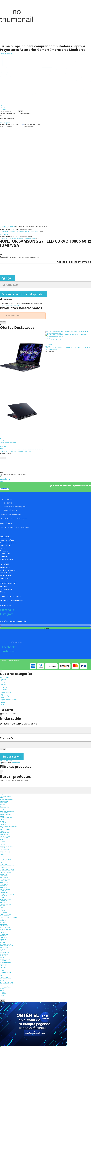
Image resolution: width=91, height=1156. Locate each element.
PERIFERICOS (3, 887)
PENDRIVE (2, 831)
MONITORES (3, 960)
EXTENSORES (3, 803)
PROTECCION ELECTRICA (6, 946)
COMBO (2, 995)
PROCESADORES (4, 877)
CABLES (2, 816)
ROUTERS (2, 804)
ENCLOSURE (3, 823)
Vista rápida (3, 446)
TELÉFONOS (3, 965)
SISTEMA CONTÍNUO (5, 929)
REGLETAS (2, 949)
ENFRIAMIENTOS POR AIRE (7, 871)
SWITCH (2, 806)
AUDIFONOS (3, 891)
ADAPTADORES (4, 813)
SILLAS (1, 839)
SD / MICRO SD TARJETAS (6, 838)
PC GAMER (2, 922)
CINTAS (2, 821)
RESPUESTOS (3, 856)
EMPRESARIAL (3, 937)
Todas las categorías (5, 796)
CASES (1, 862)
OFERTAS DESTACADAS (5, 972)
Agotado (2, 448)
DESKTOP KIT (3, 912)
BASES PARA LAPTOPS (5, 851)
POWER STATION (4, 952)
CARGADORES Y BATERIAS (6, 846)
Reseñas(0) (16, 305)
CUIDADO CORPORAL (5, 979)
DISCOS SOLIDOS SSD (5, 867)
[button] (1, 115)
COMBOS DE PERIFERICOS (7, 894)
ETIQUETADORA (4, 926)
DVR (1, 985)
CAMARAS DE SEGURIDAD (6, 984)
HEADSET (2, 911)
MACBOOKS (3, 994)
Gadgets (2, 970)
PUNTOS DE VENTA (5, 927)
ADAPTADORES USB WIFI (6, 799)
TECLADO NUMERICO (5, 904)
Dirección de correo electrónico (18, 723)
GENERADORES (4, 954)
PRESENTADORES (4, 833)
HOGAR (2, 975)
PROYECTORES (4, 834)
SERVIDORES (3, 921)
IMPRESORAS (3, 924)
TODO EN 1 (3, 919)
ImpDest (2, 990)
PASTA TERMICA (4, 886)
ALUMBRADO (3, 980)
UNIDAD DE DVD (4, 881)
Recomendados (4, 974)
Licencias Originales (5, 944)
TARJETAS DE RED (4, 808)
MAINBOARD (3, 874)
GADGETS (2, 847)
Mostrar (3, 749)
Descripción (5, 302)
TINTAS (2, 842)
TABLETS (2, 969)
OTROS (2, 809)
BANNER (2, 989)
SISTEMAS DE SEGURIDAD (6, 982)
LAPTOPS (2, 844)
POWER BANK (3, 955)
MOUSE (2, 897)
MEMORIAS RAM (4, 876)
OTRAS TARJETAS (4, 884)
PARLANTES (3, 902)
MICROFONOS (3, 896)
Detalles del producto (7, 305)
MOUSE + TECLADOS (5, 899)
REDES (1, 798)
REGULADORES (4, 947)
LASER (1, 931)
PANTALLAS (3, 854)
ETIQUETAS (3, 824)
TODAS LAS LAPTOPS (5, 852)
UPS (1, 950)
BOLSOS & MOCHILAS (5, 814)
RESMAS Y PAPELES (5, 836)
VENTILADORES (4, 882)
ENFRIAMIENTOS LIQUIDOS (7, 869)
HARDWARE (3, 861)
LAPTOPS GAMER (4, 849)
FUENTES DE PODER (5, 872)
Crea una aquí (16, 762)
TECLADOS (2, 906)
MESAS (1, 828)
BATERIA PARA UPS (5, 959)
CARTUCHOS (3, 819)
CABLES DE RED (4, 801)
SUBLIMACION (3, 939)
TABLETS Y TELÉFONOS (6, 859)
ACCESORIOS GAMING (5, 889)
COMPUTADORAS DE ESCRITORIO (8, 917)
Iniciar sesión (12, 756)
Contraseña (7, 738)
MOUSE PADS (3, 901)
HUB (1, 909)
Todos (1, 794)
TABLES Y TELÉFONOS (5, 987)
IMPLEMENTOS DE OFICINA (7, 811)
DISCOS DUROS (4, 864)
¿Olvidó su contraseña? (6, 760)
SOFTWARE (3, 942)
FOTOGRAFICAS (4, 934)
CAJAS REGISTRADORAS (6, 818)
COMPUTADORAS (4, 916)
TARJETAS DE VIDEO (5, 879)
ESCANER (2, 941)
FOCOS (2, 957)
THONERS (2, 841)
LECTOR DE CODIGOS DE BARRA (8, 826)
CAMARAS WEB (4, 892)
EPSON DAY (3, 992)
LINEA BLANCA (4, 977)
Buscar (20, 111)
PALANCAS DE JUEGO (5, 914)
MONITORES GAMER (5, 962)
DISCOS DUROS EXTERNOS (7, 866)
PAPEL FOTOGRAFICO (5, 829)
